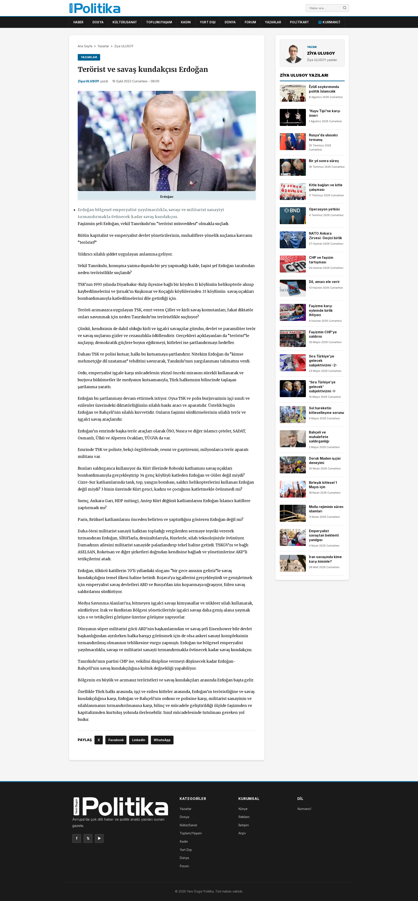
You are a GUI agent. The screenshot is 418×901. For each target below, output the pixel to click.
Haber (78, 22)
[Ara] (344, 8)
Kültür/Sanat (125, 22)
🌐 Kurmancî (329, 22)
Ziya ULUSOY (123, 46)
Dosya (98, 22)
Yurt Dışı (208, 22)
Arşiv (242, 833)
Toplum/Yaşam (159, 22)
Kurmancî (304, 809)
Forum (250, 22)
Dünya (230, 22)
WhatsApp (162, 740)
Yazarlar (273, 22)
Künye (243, 809)
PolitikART (299, 22)
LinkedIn (138, 740)
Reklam (243, 817)
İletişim (243, 825)
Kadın (186, 22)
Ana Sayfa (85, 46)
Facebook (116, 740)
